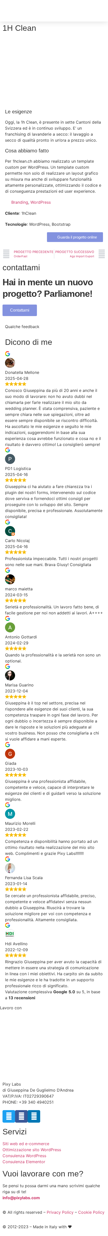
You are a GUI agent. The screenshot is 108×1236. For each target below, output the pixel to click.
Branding (19, 202)
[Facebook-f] (21, 1116)
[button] (98, 10)
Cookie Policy (91, 1212)
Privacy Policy (60, 1212)
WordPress (40, 202)
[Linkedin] (34, 1116)
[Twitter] (9, 1116)
